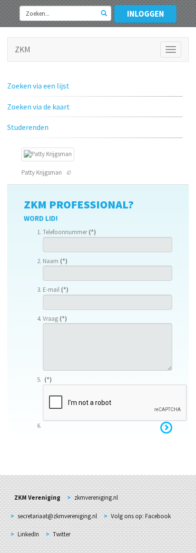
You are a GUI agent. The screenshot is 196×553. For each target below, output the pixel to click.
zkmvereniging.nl (96, 498)
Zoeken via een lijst (38, 85)
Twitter (61, 534)
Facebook (158, 516)
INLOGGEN (145, 14)
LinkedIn (28, 534)
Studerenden (28, 127)
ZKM (22, 49)
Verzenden (166, 428)
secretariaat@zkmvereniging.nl (57, 516)
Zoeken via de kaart (38, 106)
